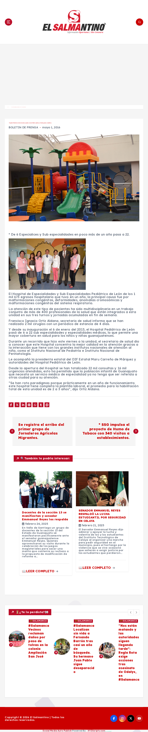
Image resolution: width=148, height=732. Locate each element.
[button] (131, 612)
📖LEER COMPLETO (38, 571)
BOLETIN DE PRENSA (23, 127)
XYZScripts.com (96, 730)
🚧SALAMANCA (38, 621)
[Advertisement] (74, 73)
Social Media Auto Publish (57, 730)
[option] (29, 639)
